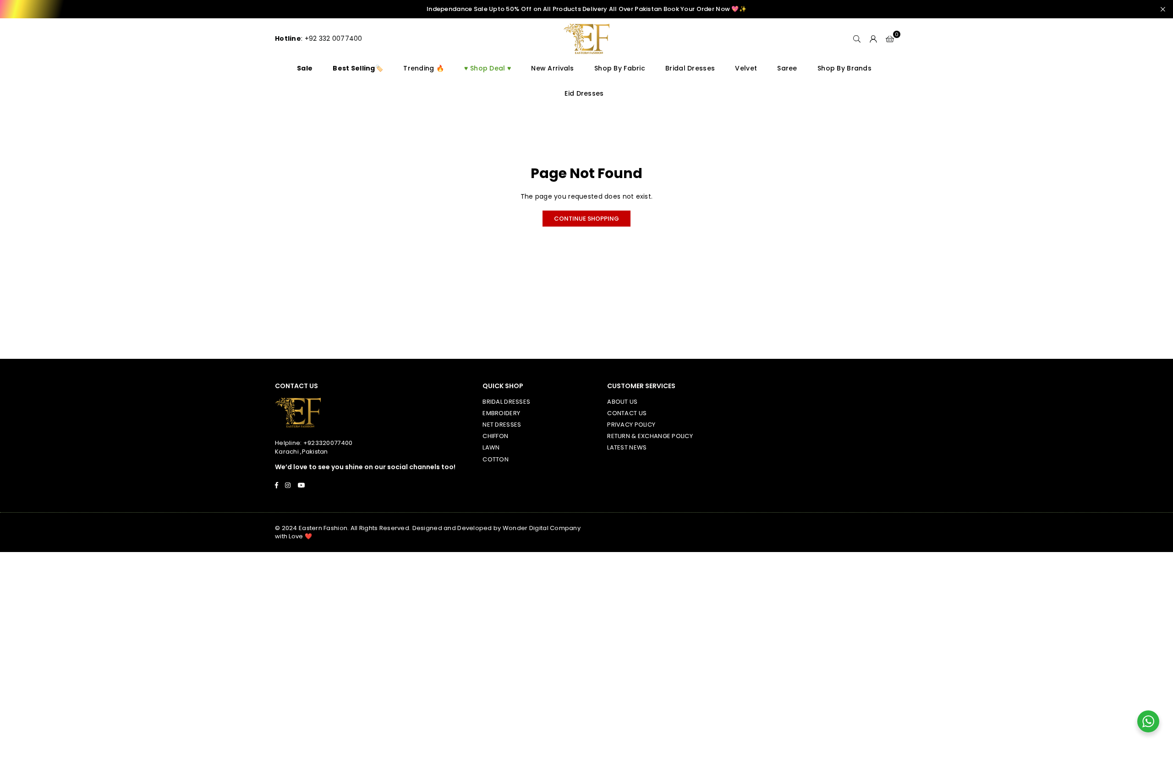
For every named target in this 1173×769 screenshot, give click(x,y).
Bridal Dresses (690, 68)
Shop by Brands (844, 68)
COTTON (495, 459)
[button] (890, 39)
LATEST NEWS (627, 447)
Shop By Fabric (619, 68)
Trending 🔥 (423, 68)
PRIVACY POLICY (631, 424)
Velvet (746, 68)
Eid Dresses (584, 93)
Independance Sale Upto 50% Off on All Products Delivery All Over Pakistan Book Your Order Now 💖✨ (586, 9)
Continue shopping (586, 218)
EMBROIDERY (501, 413)
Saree (787, 68)
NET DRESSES (501, 424)
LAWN (490, 447)
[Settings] (873, 39)
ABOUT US (622, 401)
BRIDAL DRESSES (506, 401)
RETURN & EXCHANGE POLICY (650, 436)
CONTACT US (627, 413)
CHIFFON (495, 436)
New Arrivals (552, 68)
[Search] (857, 39)
